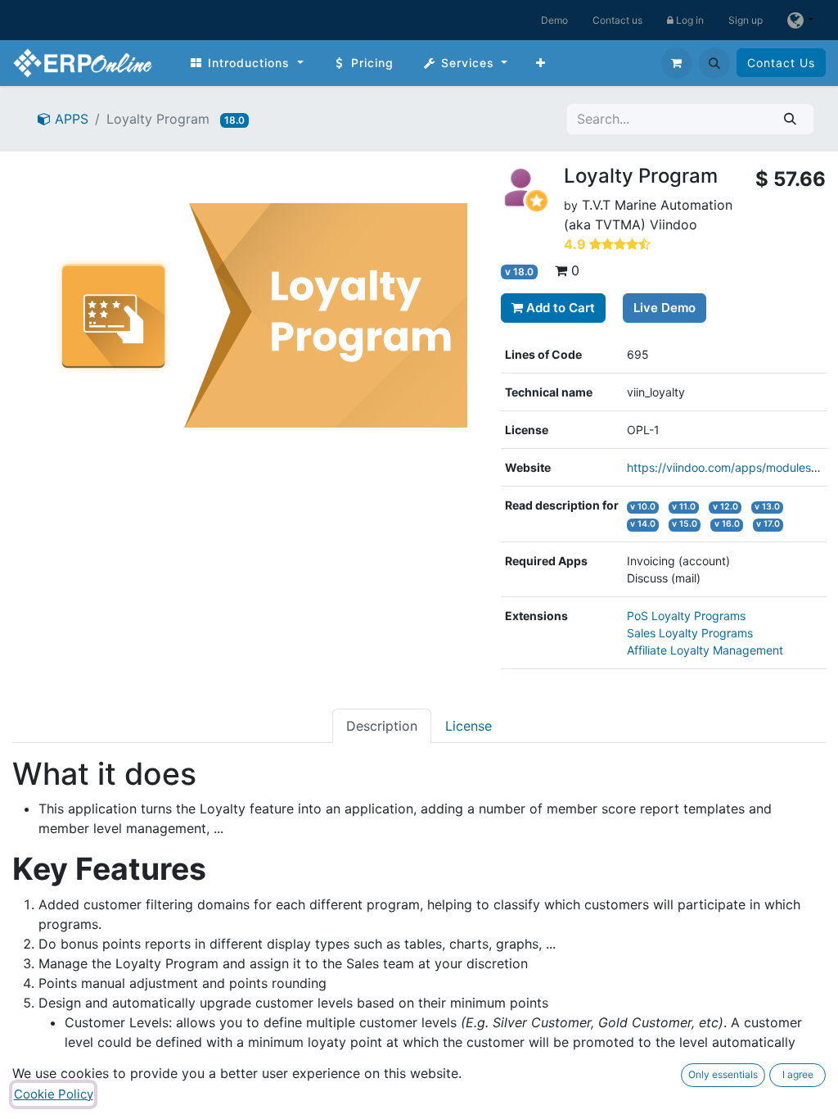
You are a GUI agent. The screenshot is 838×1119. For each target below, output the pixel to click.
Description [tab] (381, 726)
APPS (69, 119)
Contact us (617, 20)
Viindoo (673, 224)
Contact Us (781, 63)
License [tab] (468, 726)
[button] (714, 63)
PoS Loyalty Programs (686, 616)
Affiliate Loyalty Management (705, 650)
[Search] (790, 119)
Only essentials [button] (723, 1074)
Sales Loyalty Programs (690, 633)
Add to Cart (559, 307)
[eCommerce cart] (676, 63)
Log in (689, 20)
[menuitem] (246, 62)
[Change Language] (800, 20)
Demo (554, 20)
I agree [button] (797, 1074)
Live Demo (664, 307)
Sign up (745, 20)
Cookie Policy (53, 1094)
